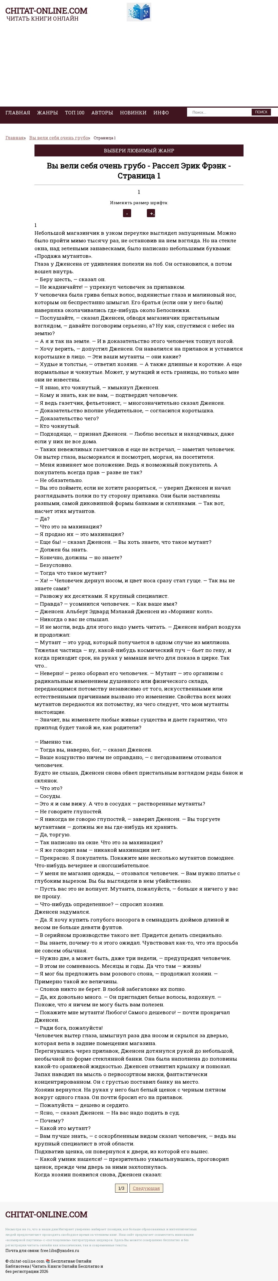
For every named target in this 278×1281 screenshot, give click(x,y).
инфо (161, 112)
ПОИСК (261, 112)
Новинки (133, 112)
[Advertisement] (139, 66)
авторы (102, 112)
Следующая (146, 1188)
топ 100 (74, 112)
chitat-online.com (46, 10)
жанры (47, 112)
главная (17, 112)
